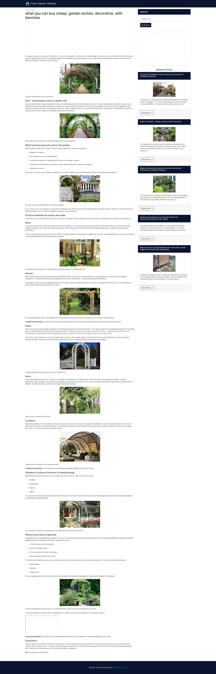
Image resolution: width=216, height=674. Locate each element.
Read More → (147, 113)
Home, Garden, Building (43, 3)
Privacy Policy (122, 667)
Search (146, 25)
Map (114, 667)
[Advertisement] (79, 36)
